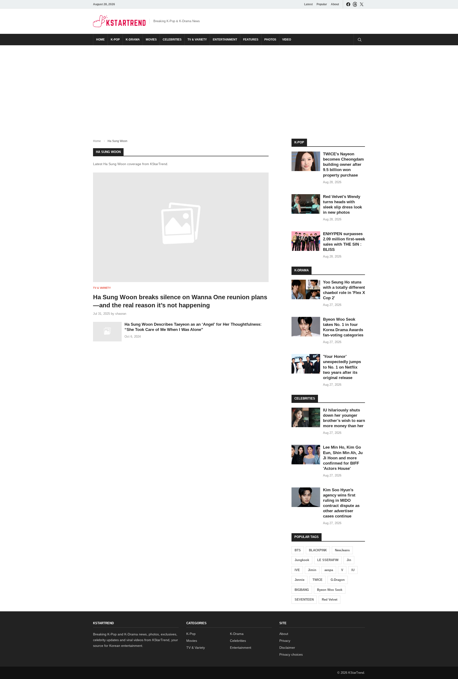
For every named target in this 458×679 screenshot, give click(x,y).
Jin (349, 560)
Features (250, 39)
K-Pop (115, 39)
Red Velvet (329, 599)
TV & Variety (197, 39)
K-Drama (133, 39)
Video (286, 39)
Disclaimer (287, 647)
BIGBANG (302, 590)
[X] (361, 4)
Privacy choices (291, 654)
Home (100, 39)
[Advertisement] (229, 88)
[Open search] (359, 39)
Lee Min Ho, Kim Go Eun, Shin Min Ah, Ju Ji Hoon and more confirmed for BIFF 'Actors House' (343, 458)
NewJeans (342, 550)
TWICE (317, 580)
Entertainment (225, 39)
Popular (322, 4)
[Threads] (355, 4)
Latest (308, 4)
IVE (297, 570)
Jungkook (302, 560)
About (335, 4)
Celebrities (172, 39)
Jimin (312, 570)
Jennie (299, 580)
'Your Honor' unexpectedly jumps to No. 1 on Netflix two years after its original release (342, 367)
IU (352, 570)
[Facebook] (348, 4)
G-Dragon (338, 580)
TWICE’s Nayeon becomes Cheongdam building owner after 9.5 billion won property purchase (343, 164)
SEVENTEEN (304, 599)
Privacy (284, 641)
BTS (298, 550)
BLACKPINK (318, 550)
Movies (151, 39)
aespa (328, 570)
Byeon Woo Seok (329, 590)
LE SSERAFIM (327, 560)
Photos (270, 39)
